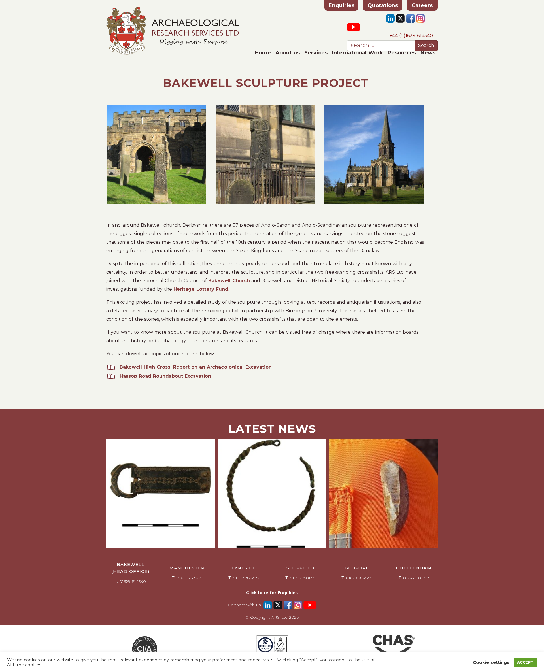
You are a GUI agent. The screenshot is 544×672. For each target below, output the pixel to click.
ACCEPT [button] (525, 662)
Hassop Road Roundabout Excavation (165, 376)
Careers (422, 5)
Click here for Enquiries (272, 592)
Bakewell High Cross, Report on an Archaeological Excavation (196, 367)
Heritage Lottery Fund (200, 289)
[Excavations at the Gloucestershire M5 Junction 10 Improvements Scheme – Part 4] (160, 493)
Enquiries (341, 5)
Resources (402, 53)
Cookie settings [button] (491, 662)
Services (316, 53)
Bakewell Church (229, 280)
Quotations (382, 5)
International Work (357, 53)
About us (287, 53)
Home (263, 53)
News (427, 53)
